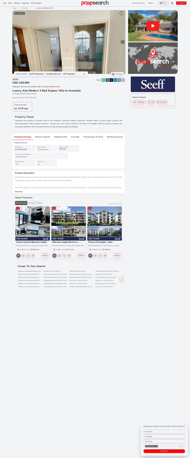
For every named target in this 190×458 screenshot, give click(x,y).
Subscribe (164, 451)
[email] (119, 80)
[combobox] (164, 446)
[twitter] (111, 80)
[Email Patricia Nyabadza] (33, 256)
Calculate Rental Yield (50, 86)
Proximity (75, 137)
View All (112, 204)
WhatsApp (140, 102)
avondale (24, 8)
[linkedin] (115, 80)
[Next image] (123, 42)
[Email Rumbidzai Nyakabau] (69, 256)
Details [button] (45, 255)
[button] (156, 446)
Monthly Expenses (115, 137)
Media (150, 3)
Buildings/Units (60, 137)
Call (152, 102)
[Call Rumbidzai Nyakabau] (64, 256)
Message (163, 102)
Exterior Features (42, 137)
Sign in (182, 3)
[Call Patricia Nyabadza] (28, 256)
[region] (68, 42)
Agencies (25, 3)
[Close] (185, 424)
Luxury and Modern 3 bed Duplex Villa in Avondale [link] (45, 8)
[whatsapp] (103, 80)
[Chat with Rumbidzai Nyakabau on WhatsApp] (59, 256)
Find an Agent (36, 3)
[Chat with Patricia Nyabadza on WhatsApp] (24, 256)
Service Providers (138, 3)
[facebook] (107, 80)
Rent (10, 3)
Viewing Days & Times (93, 137)
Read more (19, 191)
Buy (5, 3)
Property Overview (22, 137)
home (14, 8)
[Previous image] (15, 42)
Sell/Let (17, 3)
